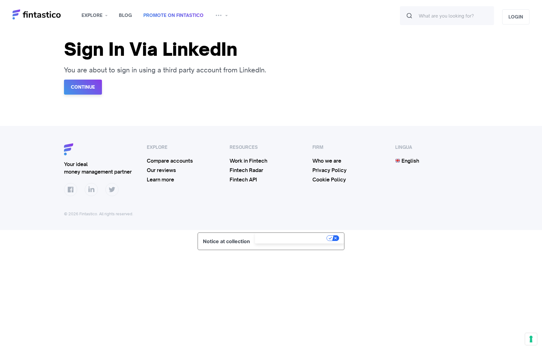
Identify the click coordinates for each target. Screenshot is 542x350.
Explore (92, 15)
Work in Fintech (248, 161)
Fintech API (243, 179)
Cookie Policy (329, 179)
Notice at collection (226, 241)
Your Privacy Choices (291, 238)
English (409, 161)
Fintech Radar (246, 170)
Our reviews (161, 170)
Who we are (326, 161)
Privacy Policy (329, 170)
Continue (83, 87)
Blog (125, 15)
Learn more (160, 179)
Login (515, 17)
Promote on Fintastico (173, 15)
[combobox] (447, 15)
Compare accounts (170, 161)
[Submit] (409, 16)
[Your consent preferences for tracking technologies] (531, 339)
